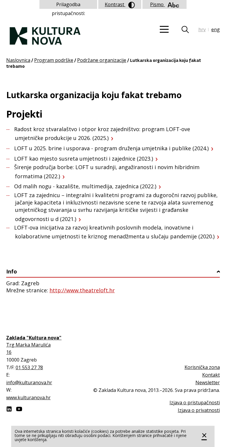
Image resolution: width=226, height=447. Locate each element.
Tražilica (189, 29)
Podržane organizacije (101, 60)
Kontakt (211, 375)
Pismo (157, 4)
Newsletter (207, 382)
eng (215, 29)
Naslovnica (18, 60)
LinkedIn (9, 409)
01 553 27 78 (29, 367)
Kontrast (115, 4)
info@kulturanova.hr (29, 382)
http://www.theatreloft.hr (82, 290)
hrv (202, 29)
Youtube (19, 409)
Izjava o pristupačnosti (195, 402)
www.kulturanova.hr (28, 397)
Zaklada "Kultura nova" (45, 31)
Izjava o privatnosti (199, 410)
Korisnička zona (202, 367)
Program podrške (53, 60)
